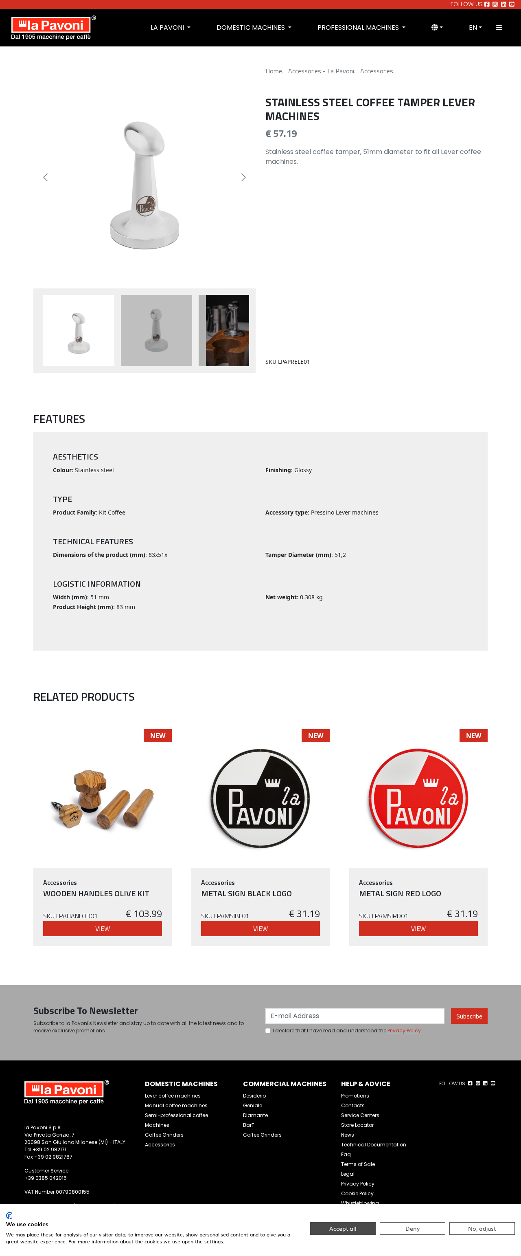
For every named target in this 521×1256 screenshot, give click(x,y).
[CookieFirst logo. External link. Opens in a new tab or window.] (9, 1215)
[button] (437, 28)
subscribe (469, 1016)
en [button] (473, 27)
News (347, 1134)
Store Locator (357, 1125)
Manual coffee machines (176, 1105)
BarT (248, 1125)
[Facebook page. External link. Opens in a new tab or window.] (487, 4)
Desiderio (254, 1095)
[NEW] (102, 797)
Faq (346, 1154)
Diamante (255, 1115)
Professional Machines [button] (359, 27)
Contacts (353, 1105)
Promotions (355, 1095)
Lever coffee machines (173, 1095)
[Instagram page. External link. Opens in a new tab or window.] (495, 4)
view (102, 928)
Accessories (160, 1144)
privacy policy (404, 1030)
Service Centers (360, 1115)
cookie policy (357, 1193)
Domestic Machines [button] (252, 27)
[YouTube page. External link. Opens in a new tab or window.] (512, 4)
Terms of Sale (358, 1164)
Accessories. (377, 71)
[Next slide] (243, 177)
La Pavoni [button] (168, 27)
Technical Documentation (373, 1144)
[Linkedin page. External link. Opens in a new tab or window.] (503, 4)
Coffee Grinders (164, 1134)
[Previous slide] (46, 177)
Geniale (252, 1105)
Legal (348, 1173)
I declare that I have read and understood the (347, 1030)
